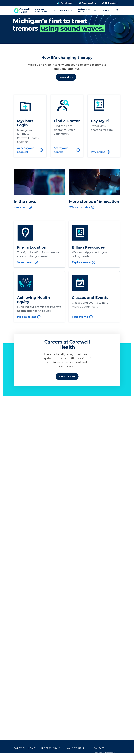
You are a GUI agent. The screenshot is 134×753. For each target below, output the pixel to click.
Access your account (25, 150)
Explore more (81, 262)
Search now (25, 262)
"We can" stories (79, 207)
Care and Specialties (41, 10)
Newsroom (20, 207)
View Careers (67, 376)
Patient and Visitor (84, 10)
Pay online (98, 152)
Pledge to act (26, 316)
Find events (80, 316)
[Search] (117, 10)
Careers (105, 10)
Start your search (61, 150)
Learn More (66, 77)
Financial (65, 10)
